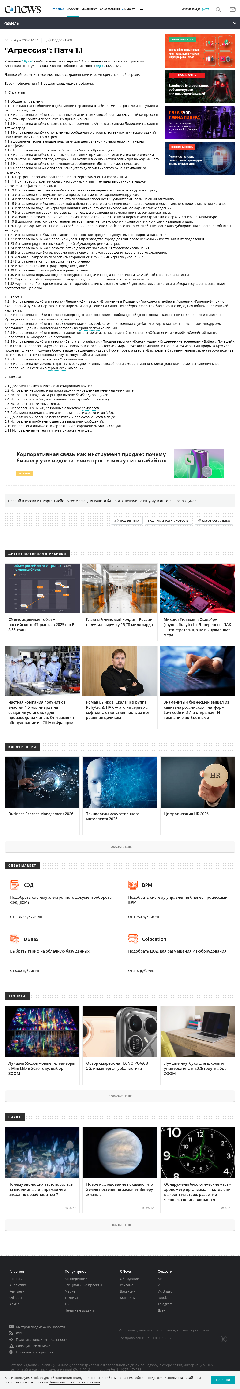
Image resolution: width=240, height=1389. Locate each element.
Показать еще (120, 847)
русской (135, 346)
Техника (71, 1297)
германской (57, 368)
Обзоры (15, 1297)
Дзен (162, 1310)
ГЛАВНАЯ (58, 9)
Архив (14, 1304)
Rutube (163, 1297)
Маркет (71, 1291)
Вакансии (127, 1291)
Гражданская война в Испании (175, 323)
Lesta (44, 65)
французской (89, 328)
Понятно (223, 1380)
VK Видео (165, 1291)
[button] (218, 10)
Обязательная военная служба (120, 323)
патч (61, 61)
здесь (100, 65)
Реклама (126, 1285)
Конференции (76, 1278)
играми (96, 74)
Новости (16, 1278)
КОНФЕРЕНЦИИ (110, 9)
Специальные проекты (83, 1285)
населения (158, 234)
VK (160, 1285)
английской (53, 319)
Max (161, 1278)
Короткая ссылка (216, 521)
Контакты (127, 1297)
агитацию (166, 199)
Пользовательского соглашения (74, 1382)
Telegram (165, 1304)
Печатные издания (80, 1310)
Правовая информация (34, 1352)
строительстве (104, 132)
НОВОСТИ (73, 9)
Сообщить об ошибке (33, 1346)
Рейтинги (17, 1291)
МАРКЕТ (129, 9)
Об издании (129, 1278)
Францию (12, 172)
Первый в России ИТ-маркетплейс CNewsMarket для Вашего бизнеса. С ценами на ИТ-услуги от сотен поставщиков (102, 500)
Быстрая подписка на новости (40, 1327)
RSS (19, 1333)
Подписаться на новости (168, 521)
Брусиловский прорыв (63, 346)
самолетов (90, 408)
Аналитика (89, 9)
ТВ (67, 1304)
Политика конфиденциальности (42, 1339)
